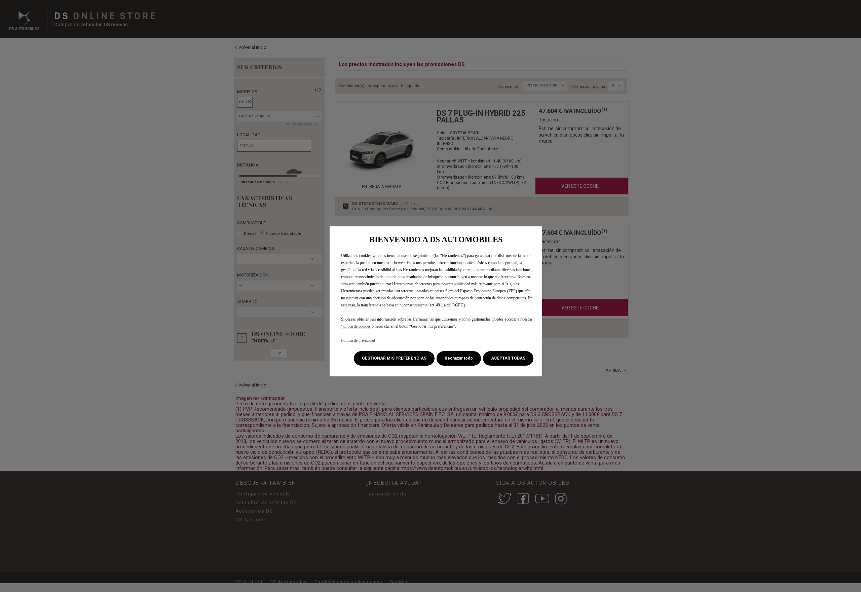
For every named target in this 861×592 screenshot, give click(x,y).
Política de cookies (356, 326)
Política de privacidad (358, 340)
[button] (394, 358)
